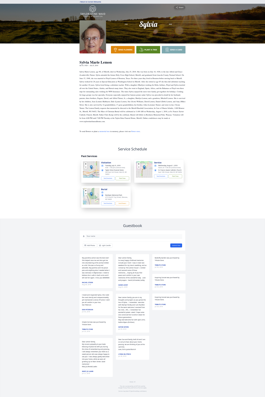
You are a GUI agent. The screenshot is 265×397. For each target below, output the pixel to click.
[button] (91, 167)
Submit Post (176, 245)
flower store (135, 131)
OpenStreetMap (134, 391)
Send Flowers (122, 203)
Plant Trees (122, 178)
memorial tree (104, 131)
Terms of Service (138, 388)
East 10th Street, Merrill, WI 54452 (170, 172)
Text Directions (108, 178)
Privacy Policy (127, 388)
